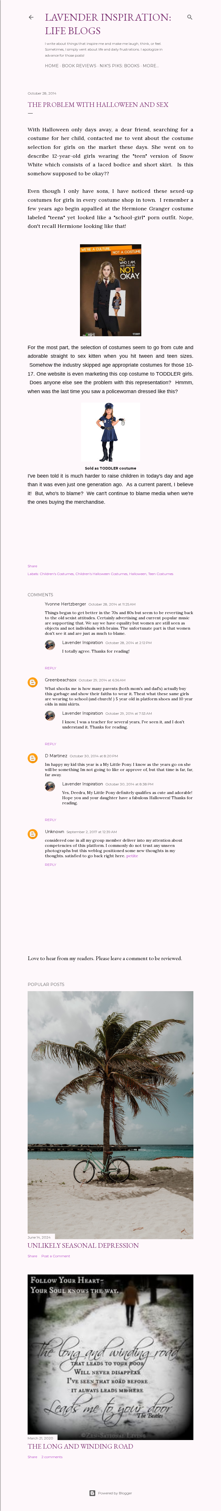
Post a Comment (55, 1256)
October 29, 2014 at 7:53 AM (128, 713)
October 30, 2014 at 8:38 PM (129, 784)
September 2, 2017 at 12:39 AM (91, 832)
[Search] (189, 16)
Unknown (54, 831)
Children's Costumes (57, 574)
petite (132, 855)
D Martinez (56, 755)
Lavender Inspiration (82, 642)
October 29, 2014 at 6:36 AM (102, 680)
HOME (52, 65)
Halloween (137, 574)
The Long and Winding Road (80, 1446)
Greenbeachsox (60, 680)
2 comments (51, 1457)
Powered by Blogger (115, 1493)
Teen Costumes (160, 574)
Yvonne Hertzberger (65, 604)
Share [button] (32, 566)
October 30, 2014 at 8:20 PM (94, 756)
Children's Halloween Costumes (101, 574)
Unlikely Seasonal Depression (83, 1245)
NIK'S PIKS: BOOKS (120, 65)
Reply (50, 668)
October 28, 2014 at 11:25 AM (112, 604)
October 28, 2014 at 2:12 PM (128, 643)
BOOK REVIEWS (79, 65)
